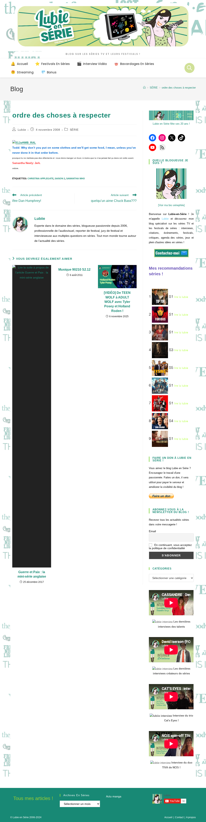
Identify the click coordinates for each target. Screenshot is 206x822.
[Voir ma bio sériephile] (171, 205)
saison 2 (60, 178)
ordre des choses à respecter (179, 87)
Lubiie (22, 129)
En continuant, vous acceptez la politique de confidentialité (170, 546)
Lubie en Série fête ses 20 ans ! (171, 123)
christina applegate (41, 178)
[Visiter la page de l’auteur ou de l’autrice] (20, 223)
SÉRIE (74, 129)
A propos (191, 817)
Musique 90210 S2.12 (74, 269)
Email (152, 531)
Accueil (168, 817)
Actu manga (113, 796)
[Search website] (189, 68)
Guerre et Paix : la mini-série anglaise (32, 574)
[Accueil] (144, 87)
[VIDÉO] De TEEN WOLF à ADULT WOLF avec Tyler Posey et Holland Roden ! (117, 302)
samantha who (75, 178)
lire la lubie (181, 296)
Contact (179, 817)
